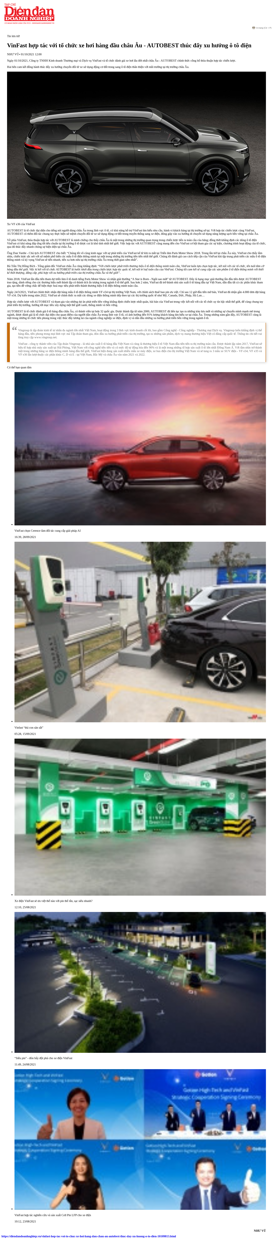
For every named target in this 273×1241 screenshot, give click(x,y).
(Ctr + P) (264, 28)
